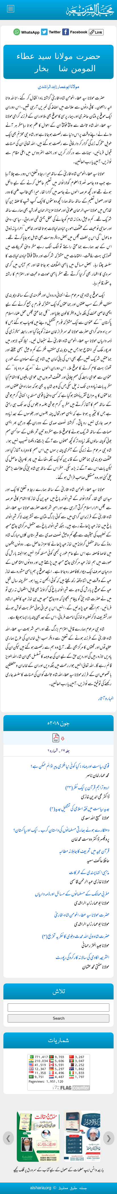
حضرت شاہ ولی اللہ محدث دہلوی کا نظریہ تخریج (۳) (75, 937)
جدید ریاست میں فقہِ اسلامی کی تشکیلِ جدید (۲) (79, 809)
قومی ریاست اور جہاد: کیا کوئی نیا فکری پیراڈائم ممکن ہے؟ (69, 766)
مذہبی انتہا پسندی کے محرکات (89, 873)
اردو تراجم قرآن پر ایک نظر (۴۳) (87, 788)
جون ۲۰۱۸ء (58, 723)
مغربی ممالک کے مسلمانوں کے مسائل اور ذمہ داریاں (72, 894)
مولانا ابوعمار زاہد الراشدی (58, 87)
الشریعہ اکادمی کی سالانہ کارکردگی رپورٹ (82, 958)
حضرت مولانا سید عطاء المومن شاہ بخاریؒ (81, 915)
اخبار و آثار (106, 699)
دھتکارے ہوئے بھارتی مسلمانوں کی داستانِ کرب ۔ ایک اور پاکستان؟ (61, 830)
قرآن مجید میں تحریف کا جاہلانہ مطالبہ (84, 851)
